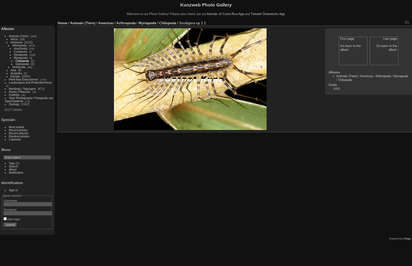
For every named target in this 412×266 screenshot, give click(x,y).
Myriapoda (21, 57)
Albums (7, 29)
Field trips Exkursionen (23, 79)
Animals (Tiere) (19, 36)
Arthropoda (19, 45)
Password (10, 209)
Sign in (13, 190)
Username (10, 200)
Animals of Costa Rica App (225, 14)
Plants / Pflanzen (20, 91)
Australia (16, 73)
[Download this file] (374, 22)
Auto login (13, 219)
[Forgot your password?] (47, 226)
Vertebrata (19, 67)
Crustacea (20, 51)
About (12, 169)
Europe (15, 76)
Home (62, 23)
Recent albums (18, 133)
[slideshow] (362, 22)
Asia (13, 70)
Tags (12, 163)
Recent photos (18, 130)
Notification (16, 172)
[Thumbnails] (386, 22)
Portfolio (14, 94)
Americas (16, 42)
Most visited (16, 127)
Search (13, 166)
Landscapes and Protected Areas (30, 82)
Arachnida (20, 48)
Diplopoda (22, 63)
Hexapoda (20, 54)
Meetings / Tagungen (22, 88)
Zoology (14, 104)
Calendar (15, 139)
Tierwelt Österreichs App (268, 14)
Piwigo (407, 238)
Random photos (19, 136)
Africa (14, 39)
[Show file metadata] (368, 22)
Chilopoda (22, 60)
